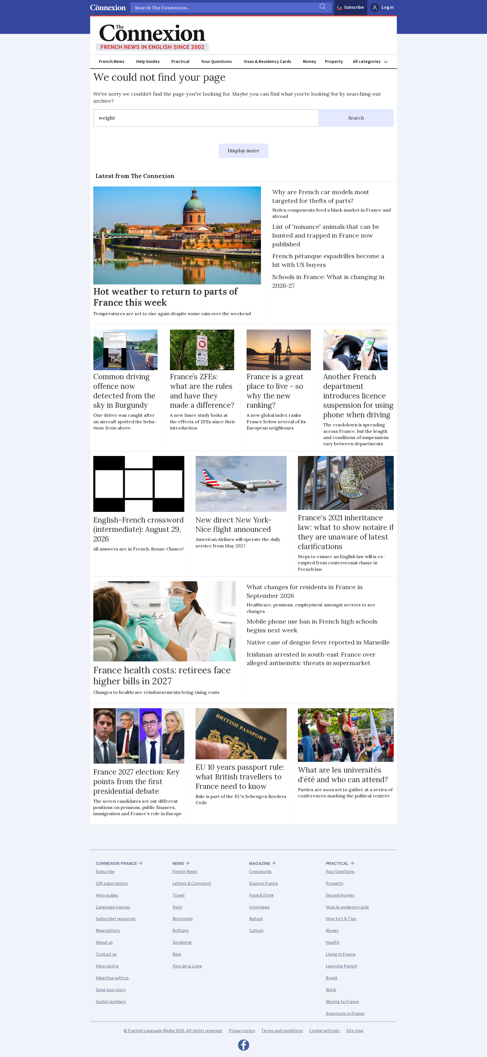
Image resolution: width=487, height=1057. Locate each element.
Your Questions (216, 61)
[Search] (322, 8)
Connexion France (116, 863)
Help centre (107, 966)
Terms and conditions (282, 1031)
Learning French (341, 966)
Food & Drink (261, 895)
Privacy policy (242, 1031)
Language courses (113, 907)
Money (309, 61)
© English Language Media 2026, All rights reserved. (173, 1031)
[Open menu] (373, 62)
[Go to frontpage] (152, 38)
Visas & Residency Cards (267, 61)
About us (104, 942)
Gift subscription (112, 883)
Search (356, 118)
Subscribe (354, 7)
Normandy (182, 919)
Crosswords (260, 872)
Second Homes (340, 895)
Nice (176, 954)
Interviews (259, 907)
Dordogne (182, 942)
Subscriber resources (116, 919)
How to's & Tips (341, 919)
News (178, 863)
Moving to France (342, 1002)
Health (332, 942)
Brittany (180, 930)
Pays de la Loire (187, 966)
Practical (180, 61)
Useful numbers (111, 1002)
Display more (243, 151)
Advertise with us (112, 978)
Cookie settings (324, 1031)
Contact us (106, 954)
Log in (388, 7)
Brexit (332, 978)
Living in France (341, 954)
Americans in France (345, 1013)
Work (331, 990)
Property (334, 61)
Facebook (243, 1046)
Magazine (259, 863)
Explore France (263, 883)
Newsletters (108, 930)
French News (111, 61)
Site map (354, 1031)
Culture (256, 930)
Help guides (107, 895)
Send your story (110, 990)
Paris (177, 907)
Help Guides (148, 61)
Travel (178, 895)
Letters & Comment (191, 883)
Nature (256, 919)
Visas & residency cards (347, 907)
